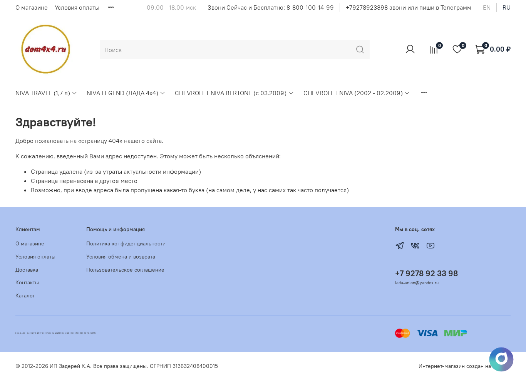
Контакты (27, 282)
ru (507, 7)
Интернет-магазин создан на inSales (465, 366)
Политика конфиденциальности (126, 243)
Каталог (25, 295)
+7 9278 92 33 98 (426, 273)
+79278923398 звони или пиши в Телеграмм (408, 7)
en (487, 7)
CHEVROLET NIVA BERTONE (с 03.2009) (230, 93)
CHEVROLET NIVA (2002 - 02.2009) (353, 93)
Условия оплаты (77, 7)
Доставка (26, 269)
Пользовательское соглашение (125, 269)
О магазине (31, 7)
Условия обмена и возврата (120, 256)
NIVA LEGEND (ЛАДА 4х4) (122, 93)
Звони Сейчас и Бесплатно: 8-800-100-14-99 (271, 7)
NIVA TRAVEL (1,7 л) (42, 93)
